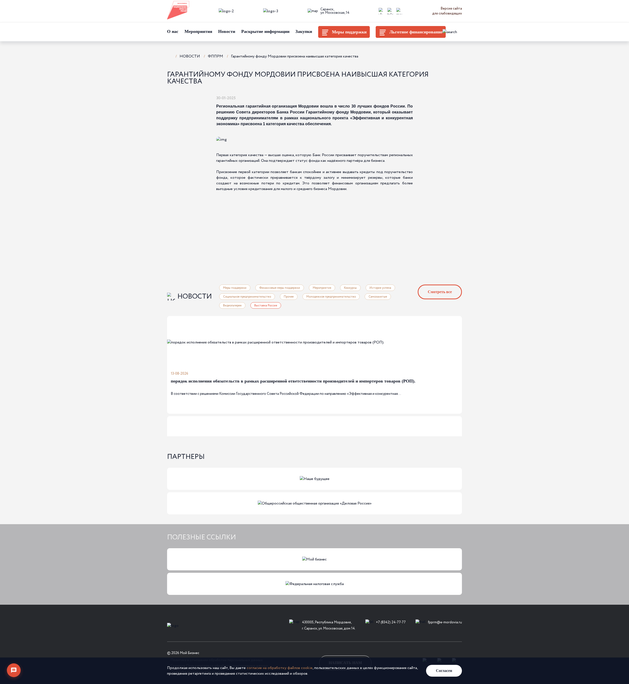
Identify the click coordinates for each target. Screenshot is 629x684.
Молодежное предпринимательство (331, 297)
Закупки (303, 31)
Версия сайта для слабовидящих (447, 11)
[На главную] (169, 56)
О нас (172, 31)
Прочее (289, 297)
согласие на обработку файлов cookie (280, 668)
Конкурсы (350, 288)
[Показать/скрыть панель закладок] (242, 97)
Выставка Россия (265, 305)
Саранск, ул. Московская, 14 (334, 11)
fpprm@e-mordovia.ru (445, 622)
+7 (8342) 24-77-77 (391, 622)
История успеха (380, 288)
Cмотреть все (440, 292)
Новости (226, 31)
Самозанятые (378, 297)
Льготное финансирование (416, 31)
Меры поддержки (349, 31)
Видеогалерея (232, 305)
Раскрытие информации (265, 31)
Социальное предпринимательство (247, 297)
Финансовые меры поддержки (279, 288)
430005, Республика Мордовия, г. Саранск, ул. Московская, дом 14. (329, 625)
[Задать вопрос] (14, 670)
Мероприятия (198, 31)
